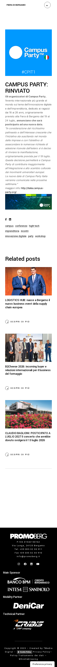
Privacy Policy (41, 652)
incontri (25, 231)
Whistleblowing (28, 659)
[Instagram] (19, 563)
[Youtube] (38, 563)
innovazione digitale (15, 236)
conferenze (21, 225)
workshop (40, 236)
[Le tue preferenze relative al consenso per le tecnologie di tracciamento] (42, 664)
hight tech (34, 225)
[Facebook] (25, 563)
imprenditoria (12, 231)
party (30, 236)
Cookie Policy (25, 652)
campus (9, 225)
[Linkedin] (31, 563)
